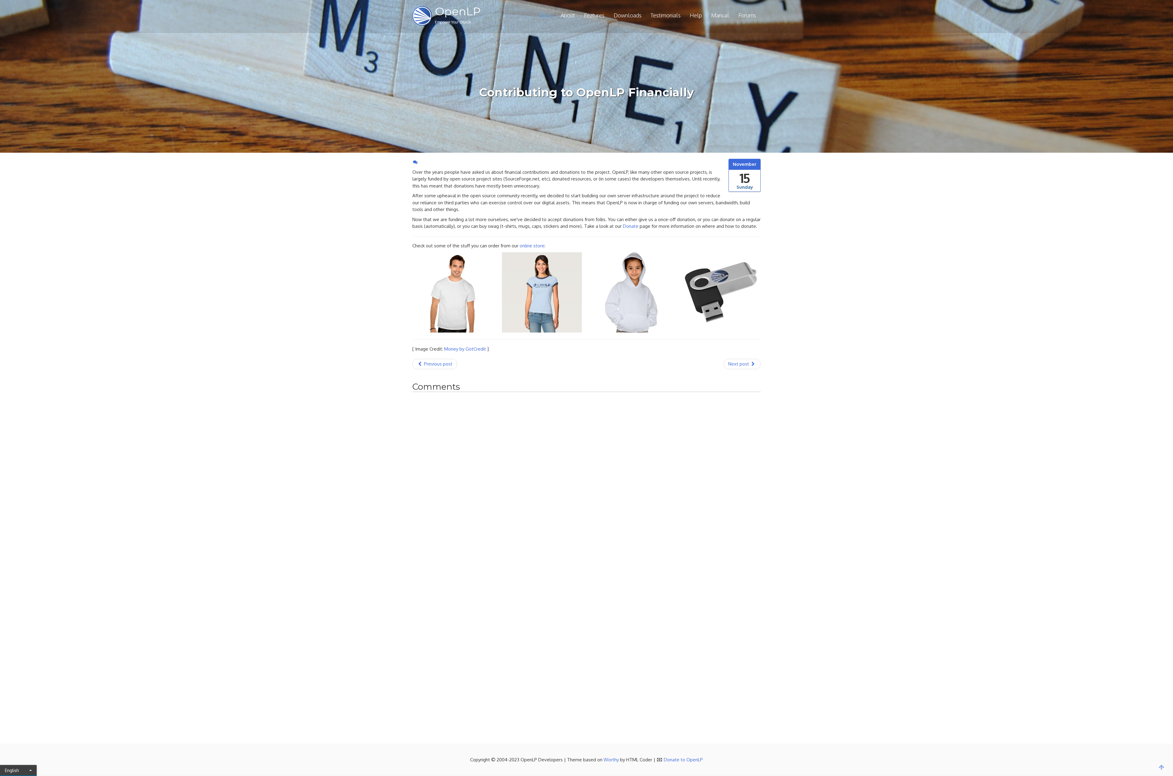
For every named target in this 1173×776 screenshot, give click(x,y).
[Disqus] (586, 481)
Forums (747, 15)
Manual (720, 15)
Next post (739, 364)
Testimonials (666, 15)
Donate (630, 226)
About (568, 15)
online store (532, 246)
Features (594, 15)
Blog (545, 15)
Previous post (437, 364)
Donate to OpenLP (683, 760)
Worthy (611, 760)
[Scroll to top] (1162, 767)
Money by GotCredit (465, 349)
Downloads (627, 15)
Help (696, 15)
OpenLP (458, 11)
